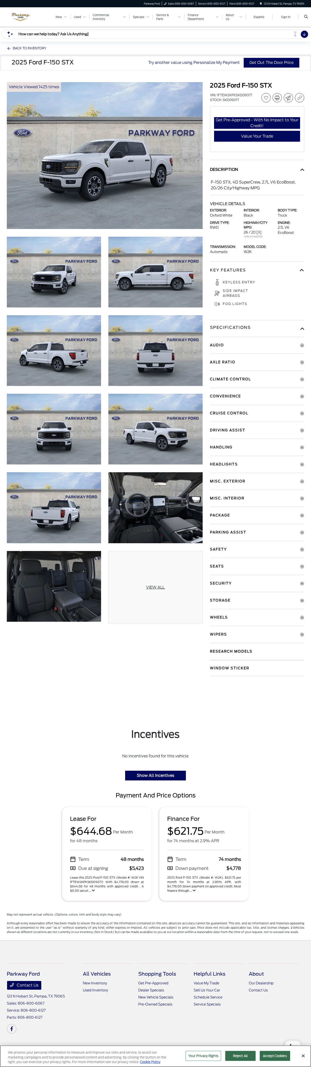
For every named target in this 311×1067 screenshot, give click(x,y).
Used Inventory (95, 990)
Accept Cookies (275, 1056)
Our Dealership (261, 983)
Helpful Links (209, 974)
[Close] (303, 1055)
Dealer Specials (151, 990)
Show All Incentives (155, 775)
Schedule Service (208, 997)
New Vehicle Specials (155, 997)
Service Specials (207, 1004)
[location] (261, 3)
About (256, 974)
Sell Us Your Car (207, 990)
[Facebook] (12, 1029)
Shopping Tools (157, 974)
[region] (155, 1056)
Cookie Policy (150, 1062)
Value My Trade (206, 983)
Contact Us (27, 985)
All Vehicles (97, 974)
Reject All (240, 1056)
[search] (306, 17)
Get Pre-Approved (153, 983)
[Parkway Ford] (29, 16)
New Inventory (95, 983)
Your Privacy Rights (203, 1056)
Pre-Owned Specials (155, 1004)
